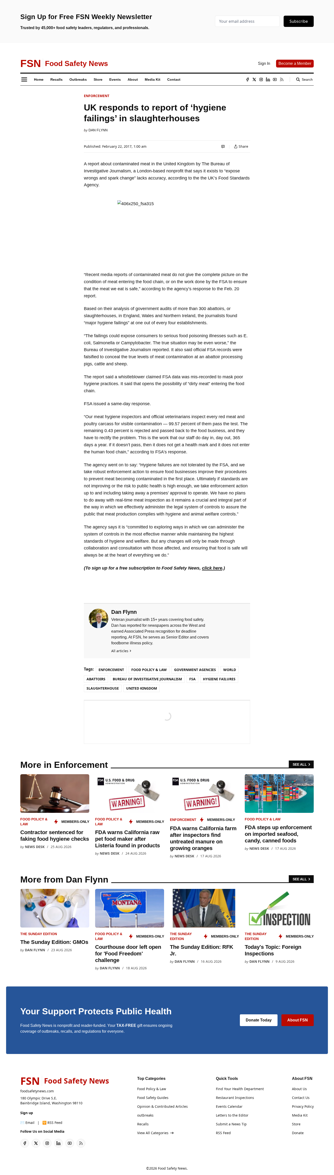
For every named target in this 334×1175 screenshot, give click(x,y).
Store (296, 1124)
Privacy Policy (303, 1106)
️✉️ (27, 1122)
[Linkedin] (268, 79)
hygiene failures (219, 679)
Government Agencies (195, 669)
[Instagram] (261, 79)
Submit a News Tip (231, 1124)
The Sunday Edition (38, 934)
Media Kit (300, 1115)
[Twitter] (254, 79)
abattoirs (96, 679)
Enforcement (96, 95)
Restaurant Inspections (235, 1097)
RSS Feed (223, 1132)
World (229, 669)
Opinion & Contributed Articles (162, 1106)
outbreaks (145, 1115)
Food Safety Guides (152, 1097)
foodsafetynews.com (37, 1091)
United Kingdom (141, 688)
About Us (299, 1088)
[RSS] (281, 79)
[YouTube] (275, 79)
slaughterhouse (103, 688)
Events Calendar (229, 1106)
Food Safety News (172, 1168)
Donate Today (259, 1020)
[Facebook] (247, 79)
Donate (298, 1132)
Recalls (143, 1124)
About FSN (297, 1020)
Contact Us (301, 1097)
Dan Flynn (98, 130)
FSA (192, 679)
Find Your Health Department (240, 1088)
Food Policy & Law (149, 669)
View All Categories (152, 1132)
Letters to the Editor (232, 1115)
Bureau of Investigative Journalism (147, 679)
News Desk (35, 846)
